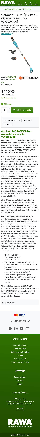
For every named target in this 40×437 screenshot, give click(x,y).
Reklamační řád (20, 359)
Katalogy (20, 380)
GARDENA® (11, 77)
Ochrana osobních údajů (20, 352)
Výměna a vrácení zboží (20, 362)
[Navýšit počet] (8, 108)
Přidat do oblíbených (13, 120)
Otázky (20, 384)
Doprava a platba (20, 349)
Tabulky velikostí (20, 377)
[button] (25, 3)
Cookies (20, 355)
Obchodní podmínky (20, 345)
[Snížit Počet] (8, 111)
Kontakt (20, 409)
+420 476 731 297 (21, 321)
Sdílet (28, 120)
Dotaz (8, 124)
